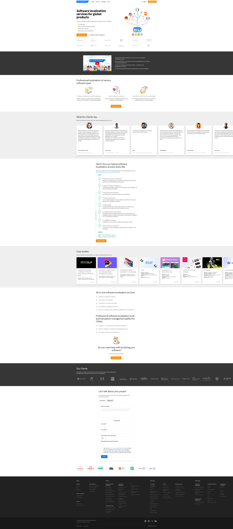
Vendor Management (121, 501)
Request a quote (79, 497)
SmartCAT (209, 491)
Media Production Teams (167, 497)
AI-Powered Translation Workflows (135, 486)
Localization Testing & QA (110, 496)
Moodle (221, 494)
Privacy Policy (122, 448)
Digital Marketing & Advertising (153, 492)
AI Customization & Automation (134, 492)
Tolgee (209, 487)
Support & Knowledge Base (180, 492)
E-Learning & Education (154, 497)
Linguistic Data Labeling (135, 494)
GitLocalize (209, 498)
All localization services (122, 487)
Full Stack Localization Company (122, 504)
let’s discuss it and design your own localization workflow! (116, 171)
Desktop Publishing (109, 499)
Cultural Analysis (108, 498)
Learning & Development (179, 494)
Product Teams (165, 485)
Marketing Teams (166, 487)
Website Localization (109, 492)
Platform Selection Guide (212, 502)
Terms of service (79, 526)
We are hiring (78, 503)
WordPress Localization (110, 494)
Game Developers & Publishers (166, 490)
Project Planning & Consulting (121, 489)
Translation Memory (198, 503)
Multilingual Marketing (93, 485)
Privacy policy (86, 526)
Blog (77, 487)
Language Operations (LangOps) (122, 507)
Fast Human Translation (110, 507)
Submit (104, 456)
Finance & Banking (153, 507)
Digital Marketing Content (110, 490)
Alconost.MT (91, 491)
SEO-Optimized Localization (110, 501)
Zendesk (221, 492)
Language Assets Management (121, 499)
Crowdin (209, 485)
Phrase (209, 496)
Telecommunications (154, 505)
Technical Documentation (179, 487)
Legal (151, 508)
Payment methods (79, 495)
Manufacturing (152, 510)
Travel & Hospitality (153, 512)
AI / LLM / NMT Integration (199, 487)
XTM (208, 495)
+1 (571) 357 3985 (79, 522)
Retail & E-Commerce (154, 496)
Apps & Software (108, 487)
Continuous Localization (122, 491)
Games (151, 489)
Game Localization (109, 489)
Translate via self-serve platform (97, 35)
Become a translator (80, 505)
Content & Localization (167, 492)
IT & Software (152, 485)
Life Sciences (152, 499)
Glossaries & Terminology (199, 501)
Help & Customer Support (154, 494)
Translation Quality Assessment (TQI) (121, 494)
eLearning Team (165, 494)
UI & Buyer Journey (178, 485)
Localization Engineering (122, 496)
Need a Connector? (223, 496)
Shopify (221, 490)
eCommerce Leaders (166, 496)
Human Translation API (199, 494)
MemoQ (209, 500)
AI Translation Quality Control (134, 489)
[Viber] (186, 379)
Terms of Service (113, 448)
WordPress (222, 487)
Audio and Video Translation (108, 512)
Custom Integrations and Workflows (199, 492)
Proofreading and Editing (110, 509)
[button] (103, 438)
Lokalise (209, 493)
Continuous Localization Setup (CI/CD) (199, 489)
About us (78, 485)
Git (220, 489)
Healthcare (152, 501)
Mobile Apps (152, 487)
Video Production (92, 487)
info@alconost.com (86, 522)
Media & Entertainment (154, 503)
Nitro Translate (91, 489)
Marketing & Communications (178, 490)
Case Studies (78, 489)
